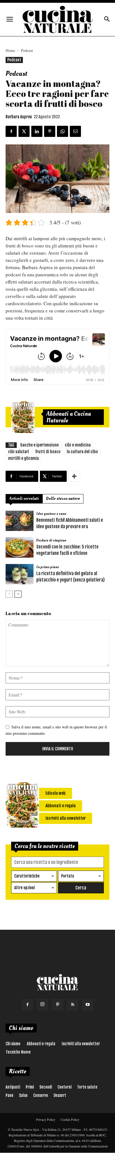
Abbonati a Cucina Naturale (68, 417)
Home (10, 50)
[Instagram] (42, 1004)
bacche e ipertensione (39, 445)
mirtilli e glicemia (23, 458)
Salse (23, 1095)
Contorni (64, 1087)
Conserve (40, 1095)
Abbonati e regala (41, 1043)
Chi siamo (13, 1043)
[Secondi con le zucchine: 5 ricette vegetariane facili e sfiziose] (19, 547)
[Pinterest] (57, 1004)
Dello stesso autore (63, 499)
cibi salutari (18, 451)
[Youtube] (87, 1004)
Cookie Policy (70, 1119)
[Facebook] (27, 1004)
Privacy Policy (45, 1119)
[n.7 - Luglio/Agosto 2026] (23, 417)
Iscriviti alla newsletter (81, 1043)
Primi (30, 1087)
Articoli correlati (24, 499)
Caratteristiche (27, 876)
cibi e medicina (78, 445)
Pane (9, 1095)
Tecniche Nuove (18, 1052)
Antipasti (13, 1087)
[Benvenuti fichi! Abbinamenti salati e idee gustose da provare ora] (19, 521)
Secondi (45, 1087)
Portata (67, 876)
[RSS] (72, 1004)
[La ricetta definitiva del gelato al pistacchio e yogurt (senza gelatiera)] (19, 574)
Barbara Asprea (19, 116)
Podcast (27, 50)
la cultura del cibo (82, 451)
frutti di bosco (48, 451)
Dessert (60, 1095)
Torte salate (87, 1087)
